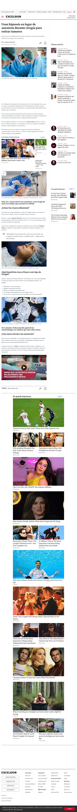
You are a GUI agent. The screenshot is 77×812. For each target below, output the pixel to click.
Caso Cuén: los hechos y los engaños (66, 139)
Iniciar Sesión (10, 777)
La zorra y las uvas (64, 162)
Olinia (49, 12)
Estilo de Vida (55, 792)
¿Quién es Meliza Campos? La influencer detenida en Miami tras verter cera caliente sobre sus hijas (66, 88)
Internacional (29, 778)
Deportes (28, 786)
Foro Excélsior (42, 775)
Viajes (65, 773)
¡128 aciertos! (32, 12)
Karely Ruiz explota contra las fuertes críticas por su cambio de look (66, 53)
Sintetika (27, 792)
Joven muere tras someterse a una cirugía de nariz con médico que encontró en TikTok (23, 203)
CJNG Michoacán (57, 12)
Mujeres (40, 792)
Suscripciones (68, 792)
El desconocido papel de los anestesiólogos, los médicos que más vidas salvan (21, 329)
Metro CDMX (41, 784)
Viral (16, 388)
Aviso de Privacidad (6, 800)
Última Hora (72, 16)
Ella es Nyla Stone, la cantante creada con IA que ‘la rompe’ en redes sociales (66, 65)
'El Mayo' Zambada (42, 12)
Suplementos (55, 773)
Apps (65, 778)
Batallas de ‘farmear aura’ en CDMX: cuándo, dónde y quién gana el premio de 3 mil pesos (66, 76)
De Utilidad (67, 775)
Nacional (27, 775)
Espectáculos (29, 789)
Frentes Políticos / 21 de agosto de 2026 (66, 146)
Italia (9, 388)
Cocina (53, 786)
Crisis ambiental (42, 778)
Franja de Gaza (42, 781)
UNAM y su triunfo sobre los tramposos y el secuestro (66, 155)
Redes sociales (55, 781)
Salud (13, 388)
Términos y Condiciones (7, 798)
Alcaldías (53, 784)
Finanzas (27, 781)
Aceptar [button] (70, 808)
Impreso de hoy (71, 17)
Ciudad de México (30, 784)
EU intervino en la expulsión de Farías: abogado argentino (65, 130)
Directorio (4, 795)
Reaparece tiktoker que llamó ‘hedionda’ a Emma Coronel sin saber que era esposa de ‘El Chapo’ (66, 99)
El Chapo (40, 786)
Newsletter (10, 781)
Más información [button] (18, 809)
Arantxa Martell (9, 42)
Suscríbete (11, 790)
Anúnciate (69, 11)
